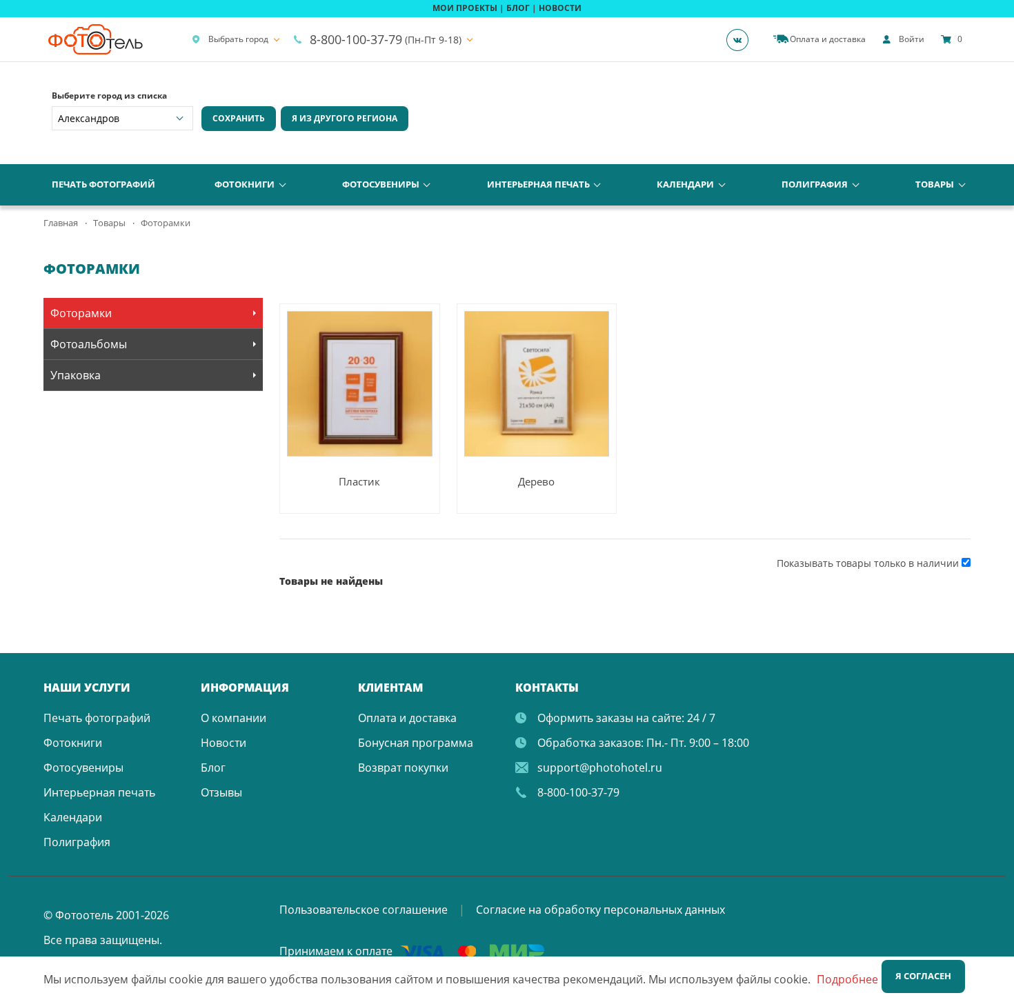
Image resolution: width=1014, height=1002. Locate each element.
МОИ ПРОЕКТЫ (465, 8)
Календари (685, 184)
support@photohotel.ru (599, 767)
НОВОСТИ (560, 8)
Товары (934, 184)
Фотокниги (245, 184)
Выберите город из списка (109, 95)
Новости (223, 742)
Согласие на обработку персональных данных (600, 909)
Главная (60, 223)
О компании (233, 717)
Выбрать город (238, 39)
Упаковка (75, 375)
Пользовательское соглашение (363, 909)
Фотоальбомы (88, 344)
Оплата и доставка (407, 717)
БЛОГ (518, 8)
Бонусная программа (415, 742)
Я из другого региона (344, 118)
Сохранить (238, 118)
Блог (213, 767)
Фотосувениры (380, 184)
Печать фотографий (103, 184)
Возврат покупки (403, 767)
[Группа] (741, 39)
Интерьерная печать (538, 184)
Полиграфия (815, 184)
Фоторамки (81, 313)
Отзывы (221, 792)
